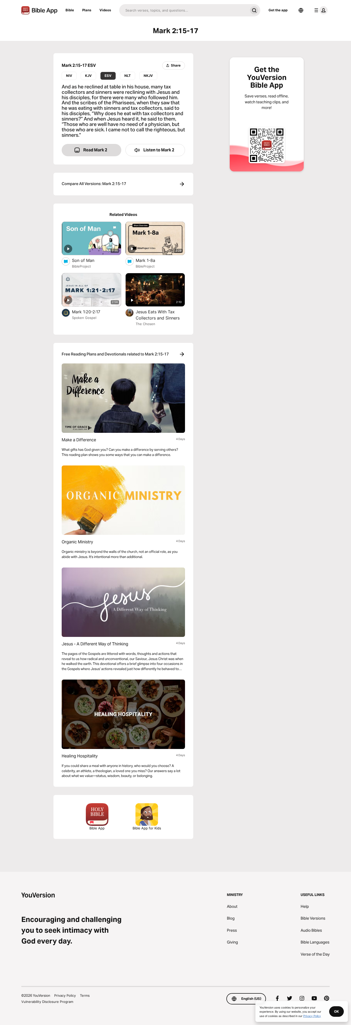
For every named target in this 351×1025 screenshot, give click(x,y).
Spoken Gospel (84, 318)
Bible (70, 10)
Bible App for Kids (147, 828)
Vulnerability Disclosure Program (47, 1002)
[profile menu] (320, 10)
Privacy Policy (65, 995)
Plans (86, 10)
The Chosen (145, 324)
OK (336, 1011)
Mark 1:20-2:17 (91, 311)
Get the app (278, 10)
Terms (85, 995)
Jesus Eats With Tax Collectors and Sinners (160, 315)
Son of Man (88, 260)
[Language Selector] (301, 10)
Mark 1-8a (151, 260)
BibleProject (81, 266)
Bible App (97, 828)
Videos (105, 10)
